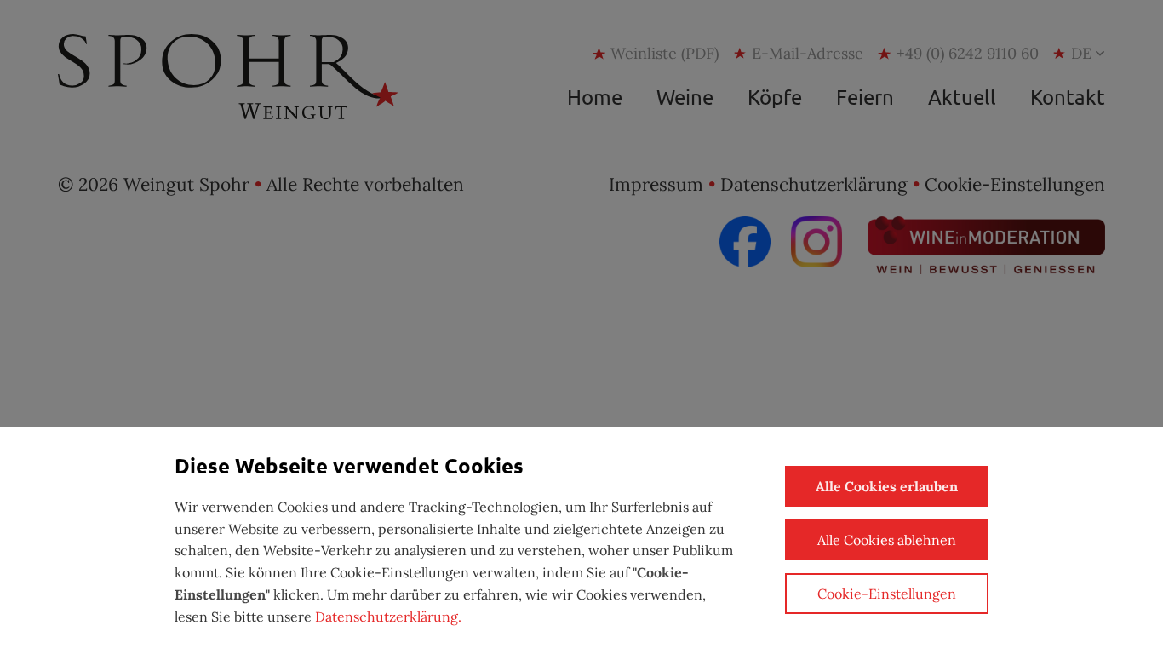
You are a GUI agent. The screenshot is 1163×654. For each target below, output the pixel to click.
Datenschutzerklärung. (388, 616)
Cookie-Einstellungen (886, 593)
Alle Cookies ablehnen (886, 539)
